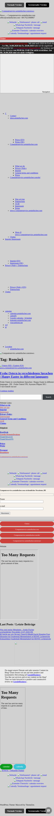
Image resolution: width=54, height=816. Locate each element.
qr (6, 327)
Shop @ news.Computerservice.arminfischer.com (31, 233)
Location (8, 347)
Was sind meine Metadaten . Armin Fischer (17, 630)
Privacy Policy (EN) (18, 287)
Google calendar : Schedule (21, 318)
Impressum (19, 206)
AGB (17, 204)
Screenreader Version (37, 5)
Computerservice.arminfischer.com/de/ (27, 535)
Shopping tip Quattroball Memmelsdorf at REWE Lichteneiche (25, 636)
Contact (13, 116)
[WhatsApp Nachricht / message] (27, 25)
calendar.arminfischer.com (20, 313)
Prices (17, 175)
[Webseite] (12, 22)
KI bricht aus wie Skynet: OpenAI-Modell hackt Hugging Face (25, 634)
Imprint (18, 171)
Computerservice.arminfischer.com (14, 43)
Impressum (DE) (16, 263)
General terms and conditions (26, 173)
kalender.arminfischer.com (20, 320)
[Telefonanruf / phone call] (28, 22)
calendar (8, 311)
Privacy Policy (21, 168)
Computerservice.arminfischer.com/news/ (27, 541)
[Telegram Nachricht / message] (27, 27)
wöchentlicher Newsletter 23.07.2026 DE (16, 632)
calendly (13, 316)
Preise (17, 208)
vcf (6, 325)
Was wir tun (20, 199)
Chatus (13, 237)
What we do (20, 166)
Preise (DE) (19, 142)
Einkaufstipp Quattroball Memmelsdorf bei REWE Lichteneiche (25, 639)
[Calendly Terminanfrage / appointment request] (27, 33)
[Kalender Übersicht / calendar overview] (27, 30)
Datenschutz (20, 201)
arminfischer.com (17, 349)
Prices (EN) (19, 140)
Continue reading (7, 391)
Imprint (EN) (15, 261)
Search (48, 397)
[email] (43, 22)
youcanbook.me (16, 323)
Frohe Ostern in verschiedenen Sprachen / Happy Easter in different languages (26, 375)
